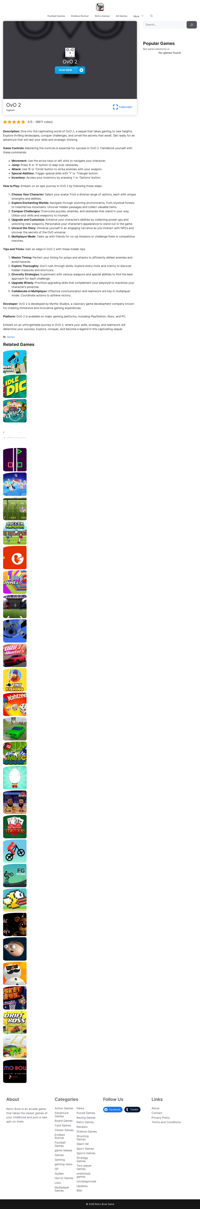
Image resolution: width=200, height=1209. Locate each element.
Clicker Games (64, 1130)
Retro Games (102, 15)
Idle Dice (70, 396)
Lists (58, 1182)
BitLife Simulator (70, 568)
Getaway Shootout (70, 372)
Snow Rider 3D (70, 983)
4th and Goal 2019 (70, 616)
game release (63, 1150)
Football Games (56, 15)
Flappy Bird (70, 910)
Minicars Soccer (70, 763)
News (80, 1108)
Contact (157, 1113)
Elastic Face (70, 959)
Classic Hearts (70, 837)
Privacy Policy (161, 1117)
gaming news (63, 1164)
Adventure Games (61, 1114)
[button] (151, 16)
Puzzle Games (86, 1113)
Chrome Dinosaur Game (70, 445)
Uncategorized (86, 1181)
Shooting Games (83, 1138)
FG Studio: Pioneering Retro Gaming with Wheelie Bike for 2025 (70, 886)
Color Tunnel (70, 592)
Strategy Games (82, 1159)
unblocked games (83, 1175)
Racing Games (86, 1117)
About (156, 1108)
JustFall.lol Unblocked (70, 494)
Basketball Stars (70, 812)
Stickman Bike (70, 861)
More (136, 16)
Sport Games (85, 1148)
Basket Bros (70, 1008)
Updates (82, 1186)
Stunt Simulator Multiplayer (70, 739)
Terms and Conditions (166, 1122)
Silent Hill (83, 1144)
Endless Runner (80, 15)
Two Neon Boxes (70, 470)
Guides (59, 1173)
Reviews (82, 1126)
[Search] (192, 25)
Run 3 (70, 641)
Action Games (64, 1108)
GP (56, 1169)
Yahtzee (70, 714)
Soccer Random (70, 543)
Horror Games (64, 1178)
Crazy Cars (70, 1057)
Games (11, 336)
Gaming (60, 1159)
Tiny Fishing (70, 690)
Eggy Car (70, 788)
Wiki (79, 1190)
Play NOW (65, 70)
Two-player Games (84, 1167)
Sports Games (86, 1153)
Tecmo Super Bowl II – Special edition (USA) (70, 519)
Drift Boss (70, 1032)
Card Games (63, 1125)
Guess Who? (70, 421)
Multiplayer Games (62, 1189)
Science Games (87, 1131)
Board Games (63, 1120)
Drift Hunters (70, 665)
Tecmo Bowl (70, 1081)
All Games (121, 15)
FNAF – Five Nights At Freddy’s (70, 935)
